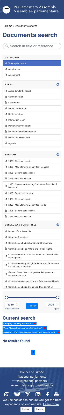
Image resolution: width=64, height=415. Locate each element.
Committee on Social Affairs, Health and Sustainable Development (33, 256)
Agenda (12, 143)
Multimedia (45, 385)
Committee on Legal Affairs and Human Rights (30, 248)
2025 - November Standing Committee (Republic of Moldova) (32, 186)
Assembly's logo (22, 385)
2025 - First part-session (19, 216)
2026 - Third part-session (20, 161)
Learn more (51, 404)
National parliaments (32, 376)
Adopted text (14, 69)
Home (8, 25)
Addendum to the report (19, 91)
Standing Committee (18, 237)
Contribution (14, 102)
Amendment (14, 75)
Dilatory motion (15, 114)
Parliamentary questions (19, 125)
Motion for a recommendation (22, 131)
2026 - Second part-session (21, 172)
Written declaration (17, 108)
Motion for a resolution (19, 137)
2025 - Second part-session (21, 210)
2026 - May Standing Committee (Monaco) (28, 167)
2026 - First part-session (19, 178)
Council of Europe (32, 372)
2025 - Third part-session (20, 199)
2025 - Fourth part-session (20, 193)
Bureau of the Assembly (19, 231)
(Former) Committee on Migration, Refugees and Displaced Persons (31, 274)
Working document (17, 63)
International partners (32, 381)
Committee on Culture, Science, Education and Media (33, 281)
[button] (57, 84)
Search (32, 306)
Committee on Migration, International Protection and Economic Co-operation (33, 265)
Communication (15, 96)
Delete (33, 323)
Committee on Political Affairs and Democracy (30, 243)
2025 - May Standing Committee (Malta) (27, 205)
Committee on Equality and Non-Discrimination (30, 287)
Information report (16, 120)
